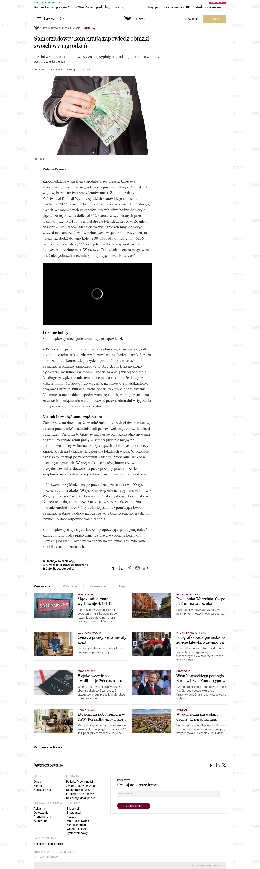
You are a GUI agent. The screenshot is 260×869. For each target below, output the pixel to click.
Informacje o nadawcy (80, 793)
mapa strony (42, 852)
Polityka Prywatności (79, 781)
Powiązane (42, 586)
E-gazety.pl (74, 812)
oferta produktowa (46, 857)
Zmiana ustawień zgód (81, 785)
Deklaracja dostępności (81, 798)
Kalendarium (67, 852)
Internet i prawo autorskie (191, 633)
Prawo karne (183, 671)
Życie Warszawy (77, 833)
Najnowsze (97, 586)
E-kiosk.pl (73, 808)
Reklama (39, 808)
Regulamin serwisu (78, 789)
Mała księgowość (78, 820)
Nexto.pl (72, 816)
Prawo (140, 19)
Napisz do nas (43, 789)
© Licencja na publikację (59, 561)
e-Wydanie (191, 18)
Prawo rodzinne (86, 594)
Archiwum (40, 820)
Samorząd (89, 28)
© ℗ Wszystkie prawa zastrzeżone (65, 564)
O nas (37, 781)
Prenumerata (42, 816)
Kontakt (39, 785)
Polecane (70, 586)
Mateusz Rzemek (54, 169)
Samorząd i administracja (65, 28)
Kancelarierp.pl (76, 824)
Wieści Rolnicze (77, 829)
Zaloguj (215, 18)
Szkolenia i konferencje (49, 843)
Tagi (121, 586)
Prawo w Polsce (86, 671)
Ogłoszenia (41, 812)
